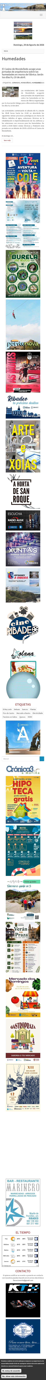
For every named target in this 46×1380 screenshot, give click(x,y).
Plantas (33, 709)
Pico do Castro (8, 713)
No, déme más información (14, 1376)
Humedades (36, 83)
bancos (25, 709)
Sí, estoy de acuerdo (11, 1371)
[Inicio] (23, 7)
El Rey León (7, 709)
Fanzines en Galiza (10, 717)
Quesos (22, 717)
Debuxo (17, 709)
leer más (7, 140)
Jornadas (16, 83)
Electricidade (38, 713)
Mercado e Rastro (23, 713)
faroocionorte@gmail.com (23, 1280)
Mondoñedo (26, 83)
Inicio (6, 51)
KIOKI (30, 717)
